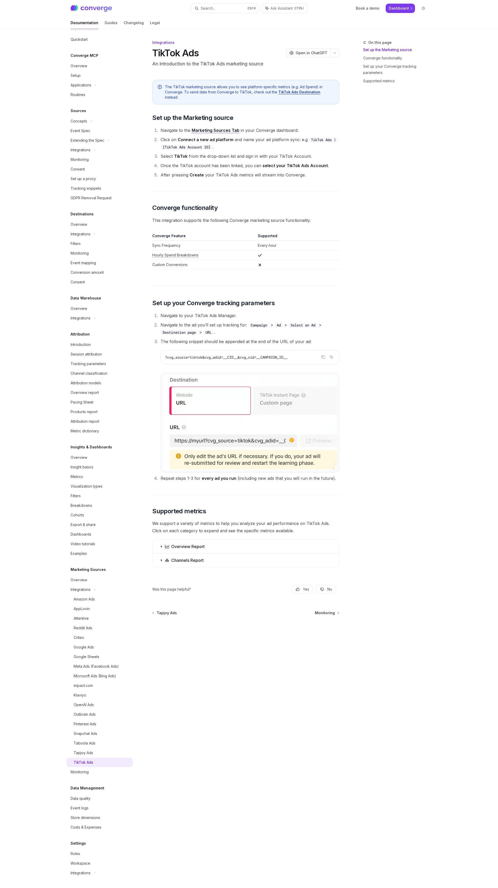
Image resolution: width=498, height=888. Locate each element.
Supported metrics (379, 81)
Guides (111, 23)
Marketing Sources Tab (215, 130)
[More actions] (334, 53)
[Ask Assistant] (331, 357)
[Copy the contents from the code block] (323, 357)
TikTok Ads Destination (299, 92)
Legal (155, 23)
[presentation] (103, 458)
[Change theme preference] (423, 8)
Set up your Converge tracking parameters (389, 69)
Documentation (84, 23)
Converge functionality (382, 58)
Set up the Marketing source (387, 49)
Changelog (134, 23)
